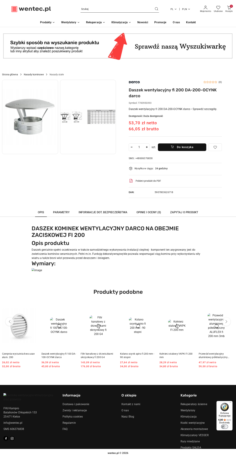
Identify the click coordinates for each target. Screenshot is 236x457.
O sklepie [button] (128, 395)
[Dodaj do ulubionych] (215, 147)
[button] (30, 117)
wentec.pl (113, 453)
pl (172, 9)
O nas (125, 410)
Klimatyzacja (189, 416)
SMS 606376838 (13, 429)
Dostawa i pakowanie (76, 404)
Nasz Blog (127, 416)
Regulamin (69, 422)
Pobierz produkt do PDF (148, 180)
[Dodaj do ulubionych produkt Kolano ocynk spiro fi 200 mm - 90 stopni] (151, 306)
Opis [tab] (41, 212)
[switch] (224, 427)
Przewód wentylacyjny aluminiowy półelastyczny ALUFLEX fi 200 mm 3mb (213, 355)
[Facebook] (5, 438)
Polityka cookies (73, 416)
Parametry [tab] (61, 212)
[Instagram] (12, 438)
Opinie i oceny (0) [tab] (148, 212)
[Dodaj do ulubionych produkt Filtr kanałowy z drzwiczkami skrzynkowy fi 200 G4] (112, 306)
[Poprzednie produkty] (10, 321)
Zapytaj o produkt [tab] (184, 212)
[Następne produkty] (226, 321)
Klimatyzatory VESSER (195, 435)
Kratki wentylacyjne (193, 422)
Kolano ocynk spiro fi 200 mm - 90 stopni (137, 355)
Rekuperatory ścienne (194, 404)
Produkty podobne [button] (118, 292)
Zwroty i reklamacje (75, 410)
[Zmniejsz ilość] (131, 147)
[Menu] (230, 403)
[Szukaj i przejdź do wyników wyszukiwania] (156, 9)
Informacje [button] (72, 395)
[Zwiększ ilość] (146, 147)
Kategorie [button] (189, 395)
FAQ (65, 429)
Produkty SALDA (191, 447)
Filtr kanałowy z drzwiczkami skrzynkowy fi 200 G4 (97, 355)
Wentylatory (188, 410)
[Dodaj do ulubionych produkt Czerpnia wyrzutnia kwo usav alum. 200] (33, 306)
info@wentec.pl (12, 422)
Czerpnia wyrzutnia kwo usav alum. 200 (18, 355)
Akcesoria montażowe (194, 429)
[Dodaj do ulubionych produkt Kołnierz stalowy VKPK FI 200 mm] (190, 306)
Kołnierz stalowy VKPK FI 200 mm (176, 355)
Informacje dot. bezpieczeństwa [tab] (103, 212)
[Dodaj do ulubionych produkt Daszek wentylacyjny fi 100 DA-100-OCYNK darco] (72, 306)
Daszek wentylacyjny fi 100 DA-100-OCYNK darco (58, 355)
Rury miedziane (190, 441)
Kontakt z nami (130, 404)
